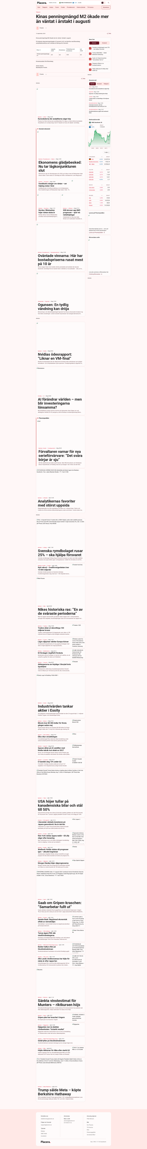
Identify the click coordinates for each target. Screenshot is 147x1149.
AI (43, 396)
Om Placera (90, 1125)
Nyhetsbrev (106, 7)
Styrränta (46, 181)
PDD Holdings (46, 931)
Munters (45, 997)
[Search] (108, 3)
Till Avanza (90, 7)
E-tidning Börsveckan (94, 274)
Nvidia (44, 351)
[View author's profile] (46, 28)
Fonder (63, 7)
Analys (51, 7)
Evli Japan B (46, 820)
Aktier (44, 117)
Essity (44, 703)
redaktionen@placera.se (47, 1118)
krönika (40, 396)
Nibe (44, 1048)
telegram (38, 12)
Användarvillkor (91, 1134)
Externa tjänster (81, 7)
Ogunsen (47, 301)
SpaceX (45, 746)
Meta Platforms (47, 1086)
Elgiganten (45, 1025)
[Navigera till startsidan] (42, 3)
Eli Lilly (44, 833)
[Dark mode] (102, 3)
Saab (44, 899)
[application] (99, 139)
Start (39, 7)
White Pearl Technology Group (50, 944)
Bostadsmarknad (55, 252)
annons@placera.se (69, 1120)
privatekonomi (46, 159)
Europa (45, 639)
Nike (44, 606)
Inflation (70, 208)
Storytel (45, 662)
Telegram (44, 7)
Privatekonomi (71, 7)
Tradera (45, 626)
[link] (60, 107)
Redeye (43, 1131)
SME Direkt (44, 1133)
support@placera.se (46, 1125)
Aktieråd (45, 497)
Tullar (44, 798)
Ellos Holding (46, 734)
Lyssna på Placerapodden (96, 232)
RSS (88, 1130)
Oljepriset (45, 861)
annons (40, 820)
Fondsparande (51, 448)
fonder (44, 448)
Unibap (45, 547)
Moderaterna (46, 651)
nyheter (40, 117)
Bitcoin (45, 721)
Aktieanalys (40, 301)
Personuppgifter (91, 1132)
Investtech (43, 1136)
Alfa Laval (45, 956)
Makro (52, 159)
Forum (57, 7)
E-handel (45, 759)
